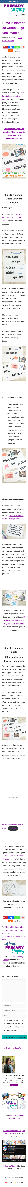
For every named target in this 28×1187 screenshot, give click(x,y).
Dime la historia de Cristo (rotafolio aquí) (12, 217)
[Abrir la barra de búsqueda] (15, 14)
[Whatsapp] (17, 47)
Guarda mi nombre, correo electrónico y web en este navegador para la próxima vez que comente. (14, 1025)
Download (13, 828)
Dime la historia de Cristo (14, 927)
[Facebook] (11, 47)
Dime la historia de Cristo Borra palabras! (13, 96)
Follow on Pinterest (10, 1166)
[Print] (10, 50)
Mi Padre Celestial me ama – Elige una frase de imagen (14, 620)
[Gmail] (22, 47)
